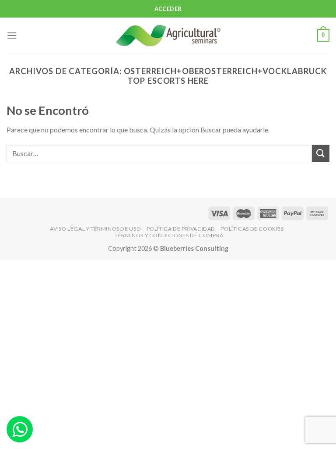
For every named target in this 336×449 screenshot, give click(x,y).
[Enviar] (320, 153)
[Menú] (12, 35)
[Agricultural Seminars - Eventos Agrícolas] (168, 35)
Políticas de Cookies (252, 228)
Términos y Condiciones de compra (169, 235)
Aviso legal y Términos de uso (95, 228)
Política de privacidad (181, 228)
